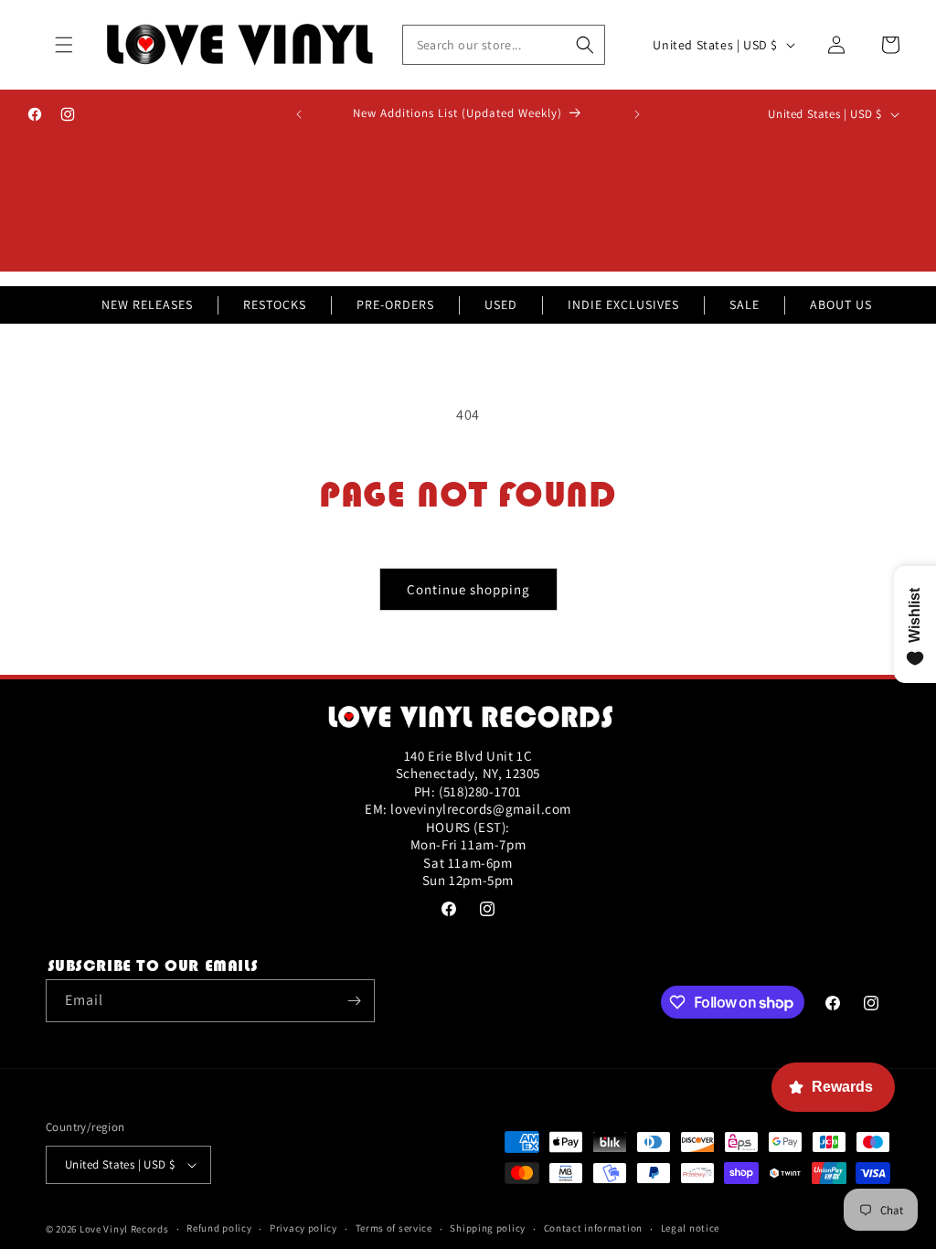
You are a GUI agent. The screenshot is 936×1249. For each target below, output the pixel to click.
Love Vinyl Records (124, 1228)
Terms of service (394, 1228)
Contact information (593, 1228)
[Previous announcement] (299, 114)
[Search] (585, 44)
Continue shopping (468, 589)
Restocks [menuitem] (274, 304)
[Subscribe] (354, 1000)
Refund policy (218, 1228)
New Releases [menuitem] (147, 304)
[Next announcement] (637, 114)
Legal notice (690, 1228)
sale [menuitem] (744, 304)
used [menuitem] (500, 304)
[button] (64, 45)
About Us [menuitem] (841, 304)
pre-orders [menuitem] (395, 304)
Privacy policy (303, 1228)
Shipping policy (488, 1228)
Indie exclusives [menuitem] (623, 304)
